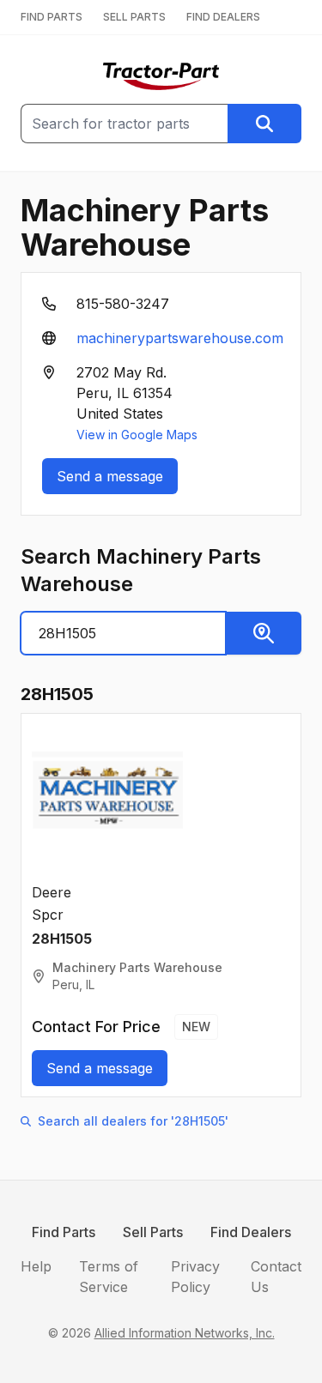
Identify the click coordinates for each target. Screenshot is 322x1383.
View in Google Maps (136, 434)
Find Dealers (250, 1232)
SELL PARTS (134, 16)
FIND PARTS (51, 16)
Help (36, 1266)
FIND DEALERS (223, 16)
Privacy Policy (195, 1276)
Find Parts (63, 1232)
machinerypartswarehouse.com (179, 338)
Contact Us (276, 1276)
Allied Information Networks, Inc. (184, 1333)
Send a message (110, 476)
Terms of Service (108, 1276)
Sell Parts (153, 1232)
